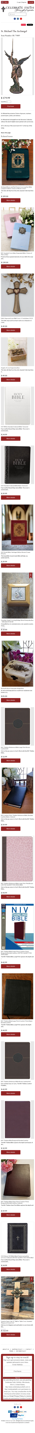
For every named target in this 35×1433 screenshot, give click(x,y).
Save (24, 24)
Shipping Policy (17, 1349)
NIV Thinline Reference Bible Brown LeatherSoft (16, 1081)
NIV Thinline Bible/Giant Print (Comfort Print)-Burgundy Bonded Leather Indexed (15, 1202)
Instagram (18, 19)
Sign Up (17, 1378)
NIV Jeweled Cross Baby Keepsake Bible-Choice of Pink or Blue (16, 253)
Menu (6, 2)
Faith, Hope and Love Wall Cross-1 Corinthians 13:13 (17, 318)
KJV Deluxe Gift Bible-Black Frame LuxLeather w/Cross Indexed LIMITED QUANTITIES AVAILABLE (17, 1256)
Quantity (3, 101)
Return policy (21, 1351)
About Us (6, 1349)
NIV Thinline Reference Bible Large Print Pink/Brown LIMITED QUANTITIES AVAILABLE (17, 884)
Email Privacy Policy (17, 1396)
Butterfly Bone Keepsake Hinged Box (12, 688)
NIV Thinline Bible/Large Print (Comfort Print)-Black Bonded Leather (16, 1021)
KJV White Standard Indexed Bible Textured (14, 427)
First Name (17, 1371)
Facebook (15, 19)
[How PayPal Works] (17, 1417)
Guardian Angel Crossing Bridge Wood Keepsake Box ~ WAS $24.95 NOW (17, 621)
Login (19, 2)
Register (24, 2)
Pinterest (21, 19)
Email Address (17, 1364)
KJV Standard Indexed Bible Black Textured (14, 485)
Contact (28, 1349)
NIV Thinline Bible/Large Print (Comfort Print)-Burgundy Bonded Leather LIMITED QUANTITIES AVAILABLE (16, 953)
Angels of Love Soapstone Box (10, 368)
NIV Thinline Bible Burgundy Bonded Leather (14, 1140)
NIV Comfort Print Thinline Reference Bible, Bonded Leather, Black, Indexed (17, 816)
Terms (11, 1351)
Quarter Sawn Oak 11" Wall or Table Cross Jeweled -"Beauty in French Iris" (17, 1322)
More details (11, 200)
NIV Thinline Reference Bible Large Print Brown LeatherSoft (15, 748)
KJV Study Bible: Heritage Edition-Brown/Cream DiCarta (15, 552)
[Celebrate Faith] (17, 12)
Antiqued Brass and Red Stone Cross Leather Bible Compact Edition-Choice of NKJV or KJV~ (16, 187)
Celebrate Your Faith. (10, 1420)
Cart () (31, 2)
